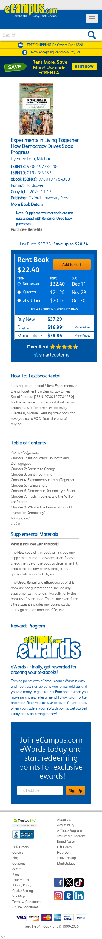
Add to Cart (71, 264)
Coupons (18, 863)
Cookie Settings (23, 891)
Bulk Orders (20, 847)
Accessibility (65, 825)
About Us (64, 820)
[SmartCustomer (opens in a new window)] (52, 355)
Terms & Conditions (26, 902)
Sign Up (75, 790)
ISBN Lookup (66, 858)
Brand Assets (66, 841)
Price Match (20, 880)
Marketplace (66, 863)
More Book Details (27, 204)
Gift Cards (64, 847)
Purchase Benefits (26, 229)
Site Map (18, 896)
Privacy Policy (21, 885)
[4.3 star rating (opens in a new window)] (64, 347)
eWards (17, 869)
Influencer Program (71, 836)
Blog (15, 858)
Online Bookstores (25, 907)
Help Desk (64, 852)
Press (15, 874)
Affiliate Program (69, 830)
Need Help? (32, 926)
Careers (17, 852)
